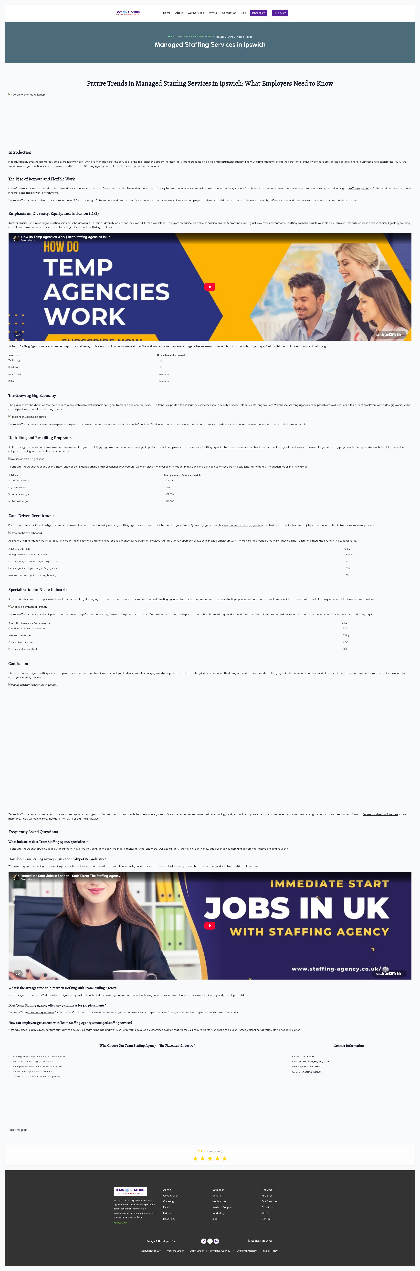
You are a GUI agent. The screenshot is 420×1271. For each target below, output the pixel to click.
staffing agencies (358, 188)
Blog (243, 12)
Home (167, 12)
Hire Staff (267, 1195)
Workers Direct (175, 1250)
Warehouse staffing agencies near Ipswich (300, 404)
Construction (170, 1195)
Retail (166, 1207)
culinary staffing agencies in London (238, 599)
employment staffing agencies (243, 525)
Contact (267, 1218)
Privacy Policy (269, 1250)
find (179, 36)
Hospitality (169, 1218)
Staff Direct (196, 1250)
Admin (167, 1189)
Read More (120, 1223)
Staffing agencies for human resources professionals (234, 447)
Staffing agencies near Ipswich (305, 222)
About (179, 12)
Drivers (216, 1195)
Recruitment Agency (202, 36)
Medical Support (222, 1207)
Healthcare (219, 1201)
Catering (168, 1201)
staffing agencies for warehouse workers (292, 673)
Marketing (218, 1213)
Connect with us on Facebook (380, 814)
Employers (280, 12)
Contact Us (229, 12)
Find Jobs (267, 1189)
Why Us (213, 12)
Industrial (168, 1213)
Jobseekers (258, 12)
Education (218, 1189)
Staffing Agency (312, 1071)
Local (186, 36)
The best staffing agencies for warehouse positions (178, 599)
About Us (267, 1207)
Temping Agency (219, 1250)
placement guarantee (40, 1012)
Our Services (196, 12)
